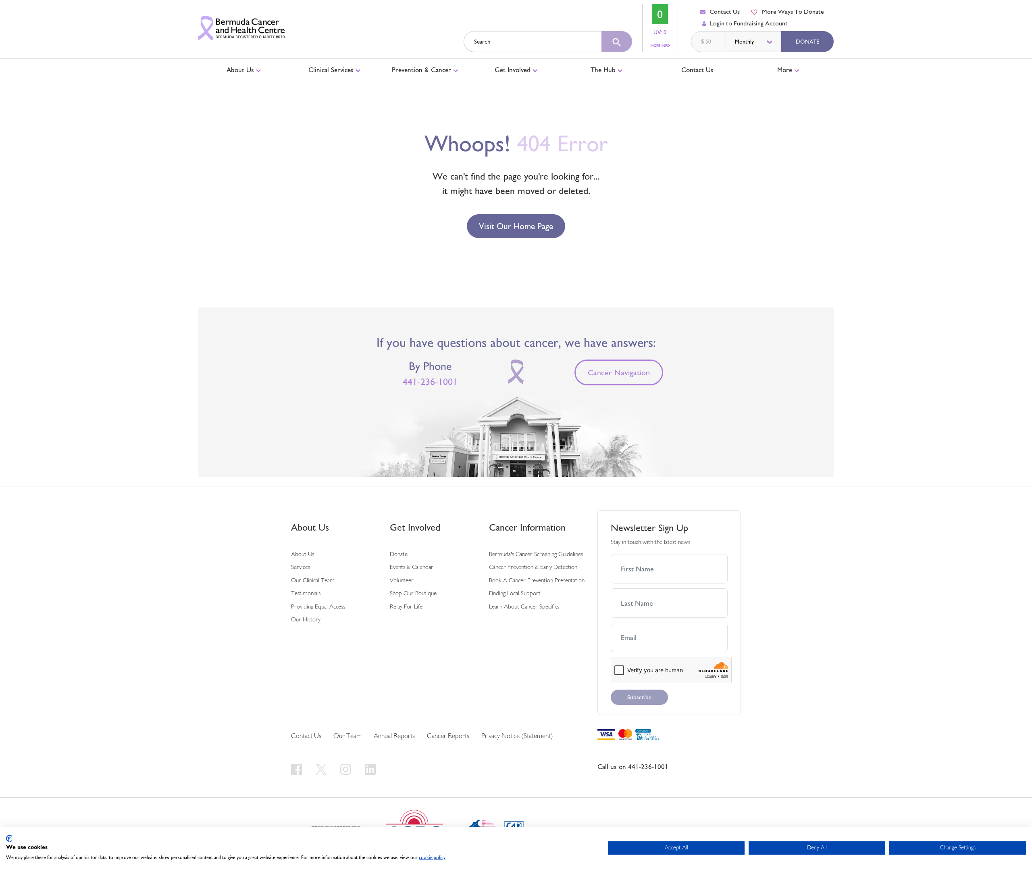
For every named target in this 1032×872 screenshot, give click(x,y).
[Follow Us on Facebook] (297, 769)
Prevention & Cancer (422, 70)
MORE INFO (660, 46)
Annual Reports (394, 736)
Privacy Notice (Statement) (517, 736)
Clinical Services (332, 70)
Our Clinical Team (313, 581)
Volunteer (402, 581)
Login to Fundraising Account (749, 23)
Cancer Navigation (619, 372)
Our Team (347, 736)
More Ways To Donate (793, 11)
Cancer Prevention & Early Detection (533, 568)
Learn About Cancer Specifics (524, 607)
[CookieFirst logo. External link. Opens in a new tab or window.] (9, 838)
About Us (241, 70)
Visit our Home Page (516, 226)
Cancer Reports (448, 736)
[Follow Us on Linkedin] (370, 769)
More (785, 70)
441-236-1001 (430, 381)
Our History (305, 620)
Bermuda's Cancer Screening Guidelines (536, 555)
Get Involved (514, 70)
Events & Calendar (411, 568)
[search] (616, 41)
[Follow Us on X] (322, 769)
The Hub (604, 70)
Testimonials (305, 594)
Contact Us (725, 11)
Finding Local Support (515, 594)
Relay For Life (406, 607)
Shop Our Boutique (413, 594)
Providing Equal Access (318, 607)
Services (300, 568)
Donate (807, 41)
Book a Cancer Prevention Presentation (537, 581)
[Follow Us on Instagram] (347, 769)
